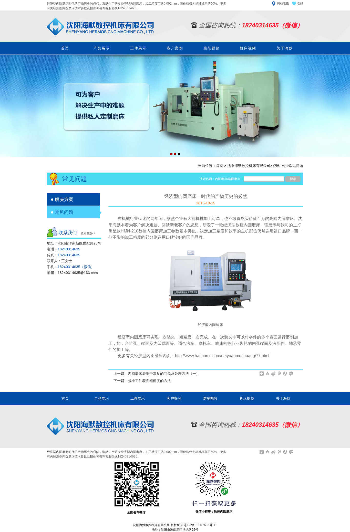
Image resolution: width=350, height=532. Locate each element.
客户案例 (175, 48)
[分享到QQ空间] (267, 373)
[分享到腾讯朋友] (291, 373)
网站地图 (283, 3)
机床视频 (248, 48)
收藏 (300, 3)
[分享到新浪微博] (273, 373)
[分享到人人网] (285, 373)
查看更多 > (88, 233)
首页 (65, 48)
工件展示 (138, 48)
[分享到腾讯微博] (279, 373)
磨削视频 (211, 48)
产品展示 (102, 48)
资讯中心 (279, 166)
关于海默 (284, 48)
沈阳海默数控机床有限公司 (248, 166)
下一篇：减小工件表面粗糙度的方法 (142, 381)
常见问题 (296, 166)
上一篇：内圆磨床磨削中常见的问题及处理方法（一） (157, 373)
